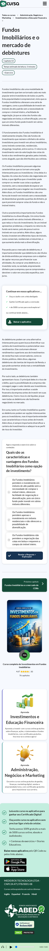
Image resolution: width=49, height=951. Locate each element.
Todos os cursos (8, 15)
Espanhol (16, 894)
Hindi (34, 894)
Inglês (7, 894)
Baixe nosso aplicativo (16, 850)
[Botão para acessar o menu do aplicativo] (45, 4)
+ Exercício (8, 73)
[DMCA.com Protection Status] (24, 933)
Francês (26, 894)
